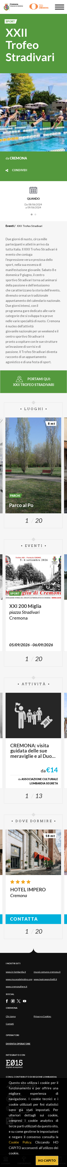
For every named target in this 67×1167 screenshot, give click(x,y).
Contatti (10, 1023)
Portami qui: (33, 382)
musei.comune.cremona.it (47, 971)
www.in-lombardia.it (16, 971)
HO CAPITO (47, 1160)
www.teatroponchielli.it (45, 979)
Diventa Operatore (18, 1043)
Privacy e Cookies (42, 1016)
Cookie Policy (20, 1142)
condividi (19, 170)
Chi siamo (11, 1016)
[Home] (26, 7)
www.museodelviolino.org (19, 979)
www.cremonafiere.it (16, 986)
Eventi (10, 225)
